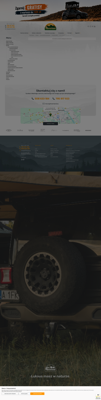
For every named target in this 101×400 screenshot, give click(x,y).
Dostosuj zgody (24, 393)
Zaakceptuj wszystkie (37, 393)
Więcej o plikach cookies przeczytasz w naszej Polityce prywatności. (12, 391)
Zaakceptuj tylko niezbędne (10, 393)
